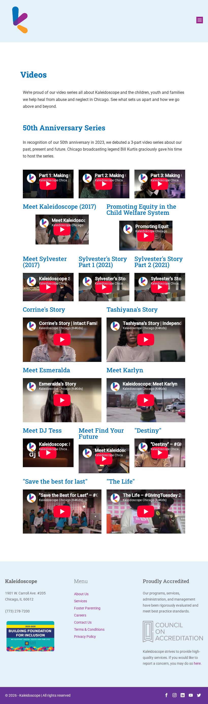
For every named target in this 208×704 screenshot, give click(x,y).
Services (80, 601)
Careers (80, 615)
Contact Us (83, 622)
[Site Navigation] (199, 20)
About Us (81, 594)
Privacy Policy (85, 637)
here (197, 663)
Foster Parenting (87, 608)
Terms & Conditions (89, 629)
